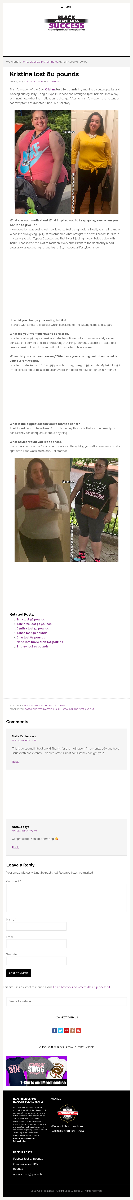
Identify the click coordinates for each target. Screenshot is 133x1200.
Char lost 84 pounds (31, 637)
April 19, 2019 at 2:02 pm (24, 740)
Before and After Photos (38, 705)
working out (86, 709)
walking (73, 709)
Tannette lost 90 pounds (34, 624)
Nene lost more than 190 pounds (40, 642)
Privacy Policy (19, 1141)
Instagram (59, 705)
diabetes (37, 709)
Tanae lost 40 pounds (32, 633)
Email (10, 937)
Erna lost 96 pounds (31, 619)
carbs (28, 709)
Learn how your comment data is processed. (81, 987)
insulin (57, 709)
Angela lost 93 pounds (27, 1174)
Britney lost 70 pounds (32, 646)
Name (11, 919)
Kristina (50, 89)
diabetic (47, 709)
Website (11, 954)
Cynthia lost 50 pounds (33, 628)
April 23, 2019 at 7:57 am (24, 831)
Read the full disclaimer (24, 1138)
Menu (69, 7)
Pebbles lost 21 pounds (28, 1158)
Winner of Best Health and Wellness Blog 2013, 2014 (68, 1128)
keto (65, 709)
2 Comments (53, 81)
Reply (15, 761)
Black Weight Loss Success (66, 23)
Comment (13, 881)
